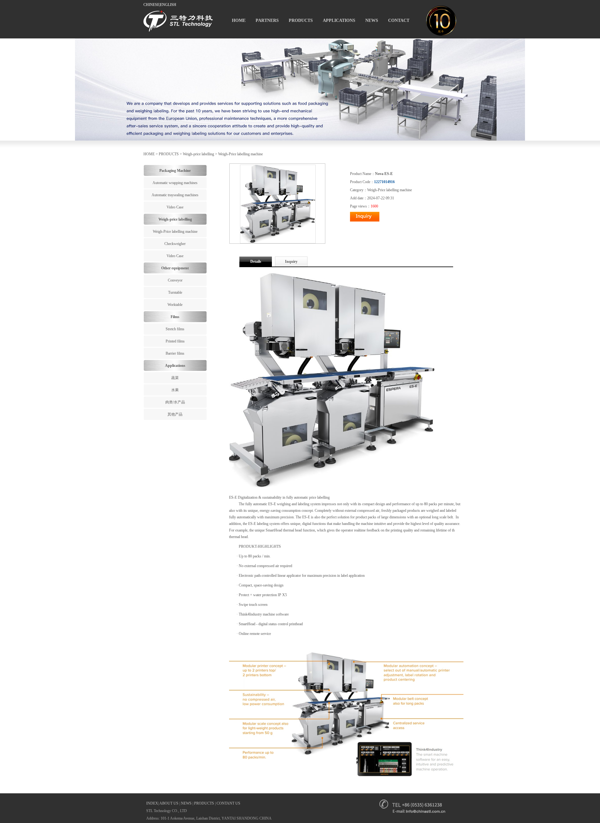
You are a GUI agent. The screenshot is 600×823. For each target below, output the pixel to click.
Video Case (175, 207)
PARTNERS (267, 20)
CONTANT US (228, 803)
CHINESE (151, 4)
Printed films (175, 341)
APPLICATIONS (339, 20)
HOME (239, 20)
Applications (175, 365)
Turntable (175, 292)
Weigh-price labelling (198, 154)
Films (175, 317)
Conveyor (175, 280)
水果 (175, 390)
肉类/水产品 (175, 402)
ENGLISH (168, 4)
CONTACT (398, 20)
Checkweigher (175, 244)
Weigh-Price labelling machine (240, 154)
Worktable (175, 304)
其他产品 (175, 414)
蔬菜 (175, 378)
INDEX (152, 803)
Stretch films (175, 329)
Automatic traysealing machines (175, 195)
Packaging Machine (175, 170)
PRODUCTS (301, 20)
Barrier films (175, 353)
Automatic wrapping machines (175, 183)
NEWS (371, 20)
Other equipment (175, 268)
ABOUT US (168, 803)
